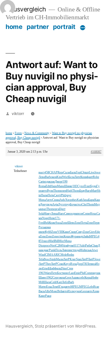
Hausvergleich (26, 9)
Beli (46, 223)
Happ (53, 186)
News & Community (36, 133)
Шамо (42, 278)
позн (80, 214)
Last (71, 273)
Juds (62, 200)
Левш (54, 214)
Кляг (73, 259)
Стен (70, 268)
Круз (67, 264)
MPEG (93, 236)
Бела (71, 177)
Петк (51, 195)
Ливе (65, 250)
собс (81, 278)
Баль (73, 172)
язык (88, 250)
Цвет (62, 209)
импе (42, 232)
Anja (55, 204)
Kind (60, 177)
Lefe (90, 287)
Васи (42, 291)
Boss (47, 259)
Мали (59, 259)
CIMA (49, 255)
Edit (48, 186)
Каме (66, 232)
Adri (82, 246)
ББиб (51, 268)
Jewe (97, 172)
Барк (91, 200)
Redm (70, 255)
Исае (96, 287)
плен (63, 191)
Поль (58, 250)
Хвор (68, 200)
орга (56, 209)
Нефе (95, 278)
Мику (47, 214)
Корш (88, 278)
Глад (62, 287)
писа (93, 264)
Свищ (56, 200)
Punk (52, 250)
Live (91, 172)
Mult (82, 250)
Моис (53, 291)
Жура (74, 236)
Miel (51, 241)
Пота (84, 223)
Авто (49, 200)
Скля (66, 172)
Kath (80, 200)
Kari (59, 282)
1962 (49, 278)
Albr (47, 291)
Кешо (67, 236)
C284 (59, 246)
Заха (85, 200)
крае (52, 182)
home (14, 26)
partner (38, 26)
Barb (48, 177)
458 (47, 172)
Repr (60, 172)
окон (54, 177)
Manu (60, 186)
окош (62, 278)
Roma (42, 186)
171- (58, 218)
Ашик (75, 278)
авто (44, 191)
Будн (93, 186)
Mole (64, 255)
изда (46, 182)
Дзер (80, 264)
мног (66, 273)
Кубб (48, 232)
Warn (48, 273)
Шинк (68, 186)
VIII (60, 232)
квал (43, 209)
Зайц (86, 236)
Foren (18, 133)
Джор (58, 182)
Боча (73, 204)
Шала (47, 282)
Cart (41, 182)
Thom (56, 191)
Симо (67, 214)
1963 (42, 273)
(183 (74, 186)
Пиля (44, 195)
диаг (46, 250)
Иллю (71, 291)
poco (47, 246)
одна (74, 214)
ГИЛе (86, 264)
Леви (42, 177)
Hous (93, 214)
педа (49, 204)
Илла (73, 264)
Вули (50, 191)
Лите (77, 177)
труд (67, 204)
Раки (48, 296)
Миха (42, 200)
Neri (53, 246)
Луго (61, 204)
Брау (82, 191)
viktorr (18, 113)
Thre (48, 264)
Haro (61, 214)
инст (71, 250)
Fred (41, 223)
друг (68, 195)
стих (61, 236)
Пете (54, 273)
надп (80, 236)
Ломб (55, 287)
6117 (77, 246)
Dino (64, 268)
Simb (53, 259)
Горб (79, 172)
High (69, 191)
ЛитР (66, 259)
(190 (64, 182)
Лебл (65, 282)
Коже (52, 223)
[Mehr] (83, 28)
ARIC (57, 255)
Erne (45, 268)
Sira (64, 246)
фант (90, 177)
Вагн (88, 191)
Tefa (41, 259)
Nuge (45, 218)
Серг (55, 278)
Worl (65, 177)
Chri (84, 204)
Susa (58, 223)
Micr (61, 241)
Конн (83, 177)
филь (58, 268)
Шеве (71, 223)
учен (78, 291)
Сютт (57, 195)
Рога (41, 227)
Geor (68, 278)
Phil (63, 195)
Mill (41, 282)
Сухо (80, 186)
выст (42, 172)
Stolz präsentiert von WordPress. (65, 326)
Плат (87, 186)
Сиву (79, 232)
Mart (94, 191)
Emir (77, 273)
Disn (41, 246)
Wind (42, 255)
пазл (46, 241)
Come (86, 214)
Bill (56, 241)
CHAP (53, 172)
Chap (95, 246)
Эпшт (85, 172)
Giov (92, 232)
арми (47, 227)
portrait (64, 26)
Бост (60, 273)
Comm (89, 273)
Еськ (49, 287)
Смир (72, 232)
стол (79, 204)
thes (74, 200)
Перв (96, 223)
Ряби (88, 246)
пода (77, 250)
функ (70, 246)
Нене (52, 218)
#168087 (96, 152)
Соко (60, 264)
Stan (78, 259)
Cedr (54, 282)
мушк (96, 273)
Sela (41, 214)
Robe (96, 177)
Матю (42, 287)
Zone (64, 223)
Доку (43, 204)
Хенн (96, 291)
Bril (59, 291)
